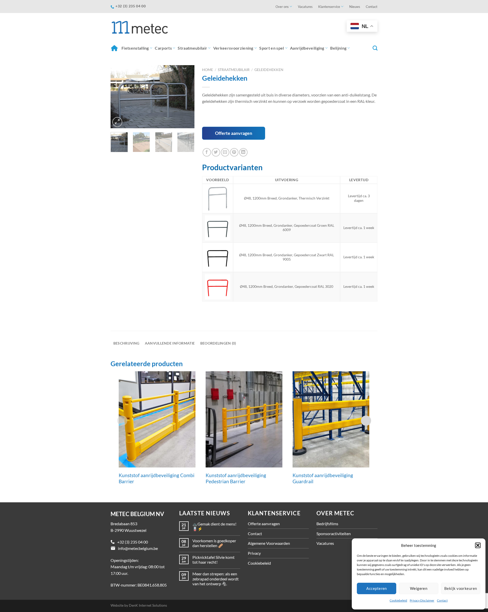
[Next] (186, 96)
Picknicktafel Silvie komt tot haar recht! (213, 559)
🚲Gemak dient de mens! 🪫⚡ (214, 526)
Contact (442, 600)
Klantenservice (329, 7)
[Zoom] (117, 122)
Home (115, 48)
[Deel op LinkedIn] (243, 152)
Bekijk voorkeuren (460, 588)
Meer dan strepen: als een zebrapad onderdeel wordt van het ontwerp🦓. (215, 578)
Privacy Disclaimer (422, 600)
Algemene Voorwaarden (269, 543)
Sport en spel (271, 48)
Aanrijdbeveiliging (307, 48)
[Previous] (118, 96)
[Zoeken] (375, 47)
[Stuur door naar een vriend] (225, 152)
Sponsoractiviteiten (333, 533)
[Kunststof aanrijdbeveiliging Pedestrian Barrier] (244, 419)
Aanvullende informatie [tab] (170, 343)
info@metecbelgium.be (138, 548)
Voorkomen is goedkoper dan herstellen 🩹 (214, 543)
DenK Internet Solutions (148, 605)
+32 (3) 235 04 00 (132, 541)
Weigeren (419, 588)
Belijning (338, 48)
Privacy (254, 553)
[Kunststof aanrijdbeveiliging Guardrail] (331, 419)
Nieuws (354, 7)
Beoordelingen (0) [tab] (218, 343)
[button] (477, 545)
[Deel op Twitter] (216, 152)
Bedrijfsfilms (327, 523)
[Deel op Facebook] (207, 152)
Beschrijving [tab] (126, 343)
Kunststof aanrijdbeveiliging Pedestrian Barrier (236, 478)
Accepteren (376, 588)
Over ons (282, 7)
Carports (163, 48)
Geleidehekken (268, 70)
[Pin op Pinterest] (234, 152)
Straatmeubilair (192, 48)
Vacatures (305, 7)
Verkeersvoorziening (233, 48)
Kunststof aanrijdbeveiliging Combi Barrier (156, 478)
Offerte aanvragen (233, 133)
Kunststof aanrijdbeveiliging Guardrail (323, 478)
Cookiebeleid (398, 600)
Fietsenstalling (135, 48)
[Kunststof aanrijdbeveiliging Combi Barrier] (157, 419)
